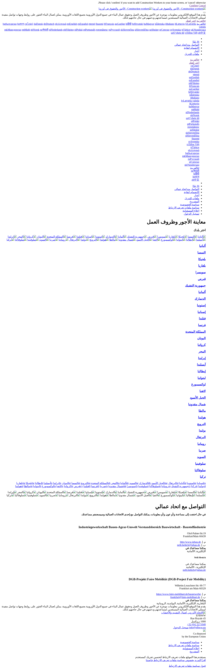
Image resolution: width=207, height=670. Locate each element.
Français (109, 24)
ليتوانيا (202, 378)
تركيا (203, 476)
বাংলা (20, 24)
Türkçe (186, 29)
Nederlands (56, 29)
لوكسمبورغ (198, 384)
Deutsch (49, 24)
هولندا (202, 417)
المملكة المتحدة (195, 331)
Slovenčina (127, 29)
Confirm (193, 5)
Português (89, 29)
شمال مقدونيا (197, 404)
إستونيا (201, 305)
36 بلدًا (196, 41)
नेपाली (44, 29)
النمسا (201, 252)
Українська (198, 29)
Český (29, 24)
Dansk (38, 24)
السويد (201, 457)
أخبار (196, 51)
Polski (78, 29)
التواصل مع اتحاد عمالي (186, 44)
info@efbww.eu (197, 627)
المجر (202, 351)
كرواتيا (202, 345)
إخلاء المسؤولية (191, 210)
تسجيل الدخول (191, 213)
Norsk (35, 29)
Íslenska (160, 24)
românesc (102, 29)
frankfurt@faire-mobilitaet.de (185, 597)
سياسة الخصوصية (189, 204)
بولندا (202, 430)
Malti (26, 29)
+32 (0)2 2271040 (196, 624)
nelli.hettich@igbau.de (188, 545)
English (72, 24)
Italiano (169, 24)
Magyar (149, 24)
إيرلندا (202, 358)
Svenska (175, 29)
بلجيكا (202, 259)
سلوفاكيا (200, 470)
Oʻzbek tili (177, 32)
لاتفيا (203, 391)
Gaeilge (120, 24)
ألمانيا (202, 292)
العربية (201, 20)
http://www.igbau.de (190, 542)
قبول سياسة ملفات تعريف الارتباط (187, 665)
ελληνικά (60, 24)
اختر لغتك (191, 20)
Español (83, 24)
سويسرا (201, 272)
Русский (114, 29)
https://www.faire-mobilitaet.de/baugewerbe (178, 594)
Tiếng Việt (191, 32)
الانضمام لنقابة (191, 47)
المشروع (194, 201)
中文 (202, 32)
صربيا (202, 450)
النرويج (201, 424)
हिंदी (128, 24)
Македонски (12, 29)
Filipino (68, 29)
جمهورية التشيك (195, 285)
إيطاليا (202, 371)
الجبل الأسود (198, 397)
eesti (92, 24)
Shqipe (154, 29)
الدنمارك (200, 298)
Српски (164, 29)
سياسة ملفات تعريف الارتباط (183, 207)
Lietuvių (180, 24)
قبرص (202, 279)
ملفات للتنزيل (192, 54)
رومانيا (201, 443)
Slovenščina (142, 29)
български (10, 24)
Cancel (202, 5)
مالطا (202, 410)
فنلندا (202, 318)
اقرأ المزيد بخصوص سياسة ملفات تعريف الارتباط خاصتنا (176, 660)
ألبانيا (202, 246)
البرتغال (201, 437)
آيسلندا (201, 364)
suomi (99, 24)
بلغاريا (202, 265)
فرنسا (202, 325)
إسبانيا (202, 312)
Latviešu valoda (190, 100)
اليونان (201, 338)
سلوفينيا (200, 463)
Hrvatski (137, 24)
